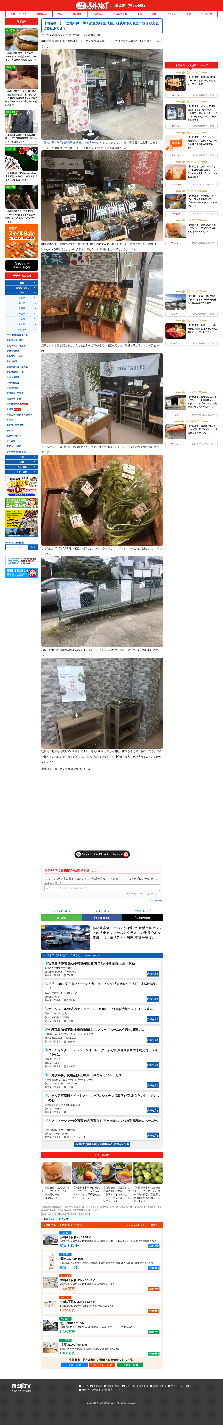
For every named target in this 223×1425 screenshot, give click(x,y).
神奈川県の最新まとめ (17, 335)
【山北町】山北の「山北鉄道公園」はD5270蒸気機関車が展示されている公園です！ (21, 138)
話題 (154, 14)
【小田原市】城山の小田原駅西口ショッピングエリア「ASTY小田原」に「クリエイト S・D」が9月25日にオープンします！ (202, 113)
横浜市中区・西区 (15, 340)
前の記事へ (63, 910)
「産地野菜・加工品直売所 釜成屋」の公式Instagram (72, 142)
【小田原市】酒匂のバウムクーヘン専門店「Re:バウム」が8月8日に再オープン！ (202, 429)
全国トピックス (19, 14)
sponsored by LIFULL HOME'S (142, 1225)
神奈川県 (95, 35)
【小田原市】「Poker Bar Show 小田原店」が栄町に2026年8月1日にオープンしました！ (21, 176)
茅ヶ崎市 (11, 441)
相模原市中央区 (14, 399)
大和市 (14, 409)
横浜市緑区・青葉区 (16, 346)
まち (139, 14)
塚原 (44, 1214)
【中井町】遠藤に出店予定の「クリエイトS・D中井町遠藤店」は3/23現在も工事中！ (202, 299)
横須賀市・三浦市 (15, 393)
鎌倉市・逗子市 (14, 436)
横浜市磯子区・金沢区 (17, 367)
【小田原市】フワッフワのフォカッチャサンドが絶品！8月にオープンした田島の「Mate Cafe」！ (21, 56)
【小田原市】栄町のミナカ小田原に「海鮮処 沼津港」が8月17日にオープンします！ (202, 328)
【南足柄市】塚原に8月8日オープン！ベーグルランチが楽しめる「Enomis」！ (202, 228)
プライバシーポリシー (182, 1386)
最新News (42, 14)
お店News (97, 14)
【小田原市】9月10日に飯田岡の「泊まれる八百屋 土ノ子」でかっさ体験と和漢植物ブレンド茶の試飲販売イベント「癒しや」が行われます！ (21, 98)
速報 (188, 14)
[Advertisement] (191, 40)
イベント (171, 14)
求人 (60, 14)
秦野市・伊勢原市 (15, 425)
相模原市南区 (17, 404)
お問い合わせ (159, 1386)
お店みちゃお (120, 14)
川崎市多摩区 (13, 377)
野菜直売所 (84, 1214)
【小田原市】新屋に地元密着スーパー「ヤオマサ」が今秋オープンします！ (201, 80)
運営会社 (97, 1386)
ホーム (85, 1386)
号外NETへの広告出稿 (136, 1386)
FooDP (65, 1219)
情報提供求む (114, 1386)
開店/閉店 (77, 14)
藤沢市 (10, 430)
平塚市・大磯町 (14, 446)
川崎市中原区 (13, 388)
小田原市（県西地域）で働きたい (63, 955)
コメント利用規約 (155, 900)
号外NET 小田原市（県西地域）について (103, 1389)
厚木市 (10, 420)
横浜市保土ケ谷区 (15, 356)
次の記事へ (141, 910)
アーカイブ (206, 14)
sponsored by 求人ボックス (97, 955)
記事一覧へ (102, 910)
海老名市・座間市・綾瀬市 (19, 415)
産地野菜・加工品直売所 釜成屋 (62, 1214)
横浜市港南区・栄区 (16, 372)
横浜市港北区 (13, 351)
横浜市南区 (12, 361)
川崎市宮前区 (13, 383)
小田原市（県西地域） (129, 6)
